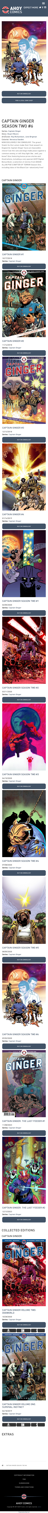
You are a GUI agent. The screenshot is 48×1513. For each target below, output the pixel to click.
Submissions (24, 1483)
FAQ (24, 1479)
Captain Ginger (14, 131)
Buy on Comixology (24, 94)
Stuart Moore (13, 134)
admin (39, 1507)
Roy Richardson (17, 136)
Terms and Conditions (24, 1487)
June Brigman (31, 136)
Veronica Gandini (17, 139)
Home (2, 1465)
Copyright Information (24, 1475)
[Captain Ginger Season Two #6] (24, 55)
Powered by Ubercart (24, 1512)
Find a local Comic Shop (24, 100)
